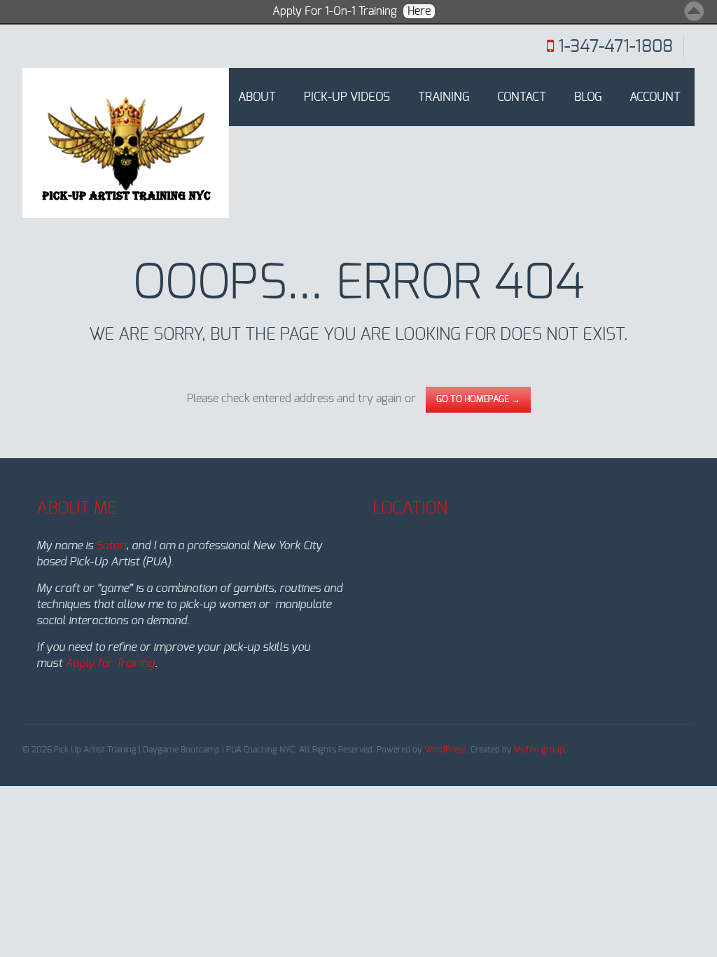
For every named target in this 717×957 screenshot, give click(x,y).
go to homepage (478, 399)
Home (194, 97)
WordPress (445, 749)
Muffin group (539, 749)
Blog (587, 97)
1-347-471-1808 (615, 47)
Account (655, 97)
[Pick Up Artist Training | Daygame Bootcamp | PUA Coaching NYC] (125, 143)
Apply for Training (110, 663)
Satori (111, 545)
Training (443, 97)
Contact (521, 97)
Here (419, 11)
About (257, 97)
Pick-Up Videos (347, 97)
